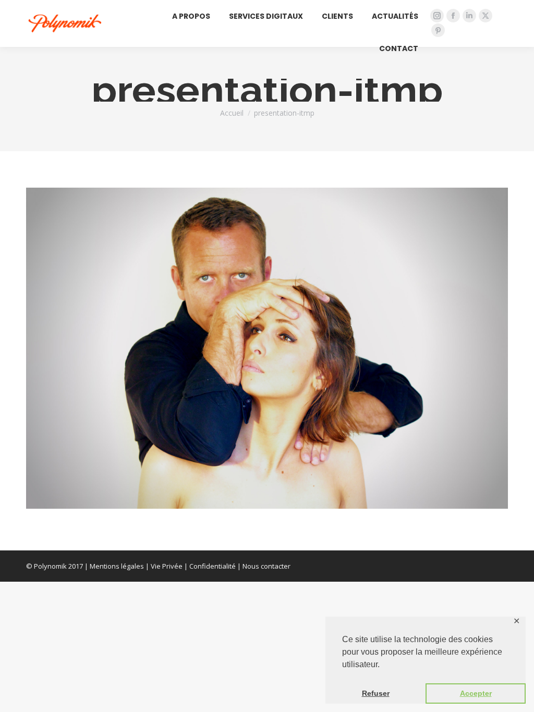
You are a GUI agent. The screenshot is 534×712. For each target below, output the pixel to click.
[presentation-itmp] (267, 348)
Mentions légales (117, 566)
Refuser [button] (376, 693)
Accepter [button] (476, 693)
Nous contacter (266, 566)
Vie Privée (167, 566)
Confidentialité (212, 566)
